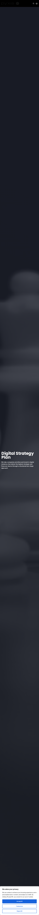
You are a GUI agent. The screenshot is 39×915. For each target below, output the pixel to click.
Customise (19, 906)
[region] (19, 900)
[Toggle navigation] (37, 3)
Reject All (19, 911)
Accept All (19, 901)
